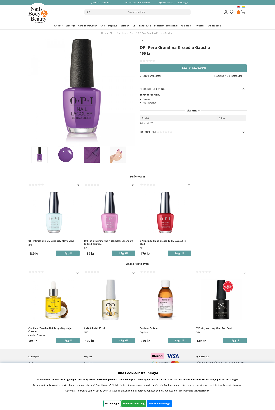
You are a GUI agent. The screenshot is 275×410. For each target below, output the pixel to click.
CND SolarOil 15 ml (94, 328)
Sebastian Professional (166, 25)
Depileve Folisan (149, 328)
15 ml (222, 118)
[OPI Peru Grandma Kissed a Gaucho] (42, 155)
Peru (132, 33)
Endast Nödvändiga (159, 403)
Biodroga (70, 25)
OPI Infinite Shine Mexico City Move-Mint (51, 240)
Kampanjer (186, 25)
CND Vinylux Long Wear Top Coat (213, 328)
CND (102, 25)
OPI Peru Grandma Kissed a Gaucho (155, 33)
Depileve (112, 25)
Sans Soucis (145, 25)
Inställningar (112, 403)
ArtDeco (58, 25)
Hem (103, 33)
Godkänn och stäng (134, 403)
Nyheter (200, 25)
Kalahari (124, 25)
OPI (134, 25)
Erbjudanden (214, 25)
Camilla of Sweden (87, 25)
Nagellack (121, 33)
